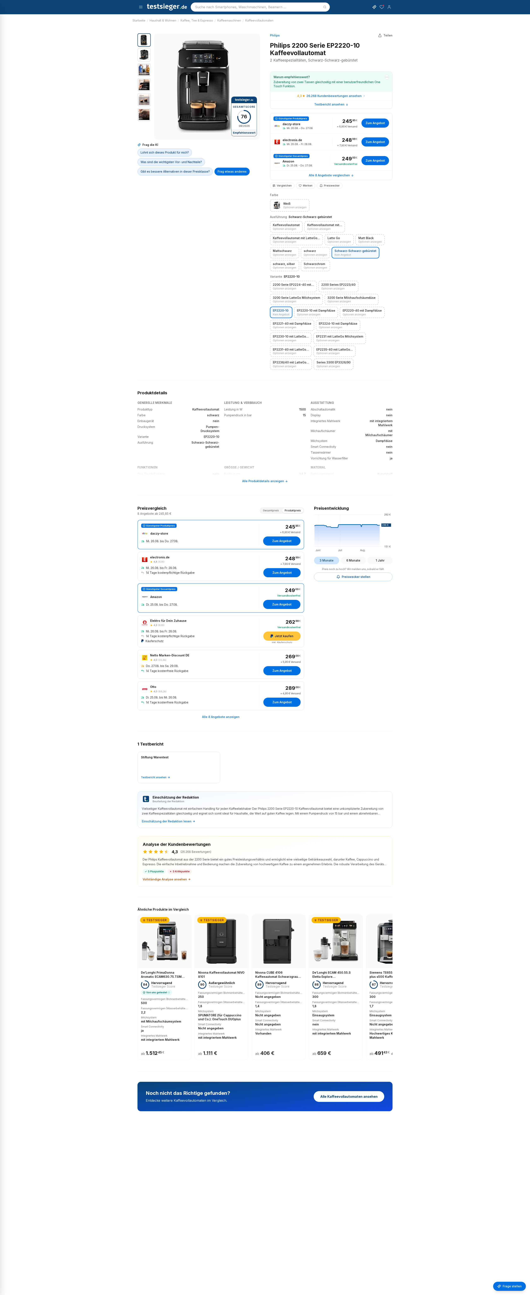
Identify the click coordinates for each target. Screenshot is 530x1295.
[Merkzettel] (381, 7)
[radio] (290, 205)
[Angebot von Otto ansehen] (220, 695)
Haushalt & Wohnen (163, 20)
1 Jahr (380, 560)
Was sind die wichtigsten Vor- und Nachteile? (171, 162)
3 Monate (327, 560)
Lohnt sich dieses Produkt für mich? (165, 152)
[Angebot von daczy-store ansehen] (331, 123)
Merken (307, 185)
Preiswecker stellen (356, 577)
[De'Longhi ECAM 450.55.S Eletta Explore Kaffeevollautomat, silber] (336, 987)
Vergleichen (284, 185)
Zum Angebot (375, 123)
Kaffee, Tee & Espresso (197, 20)
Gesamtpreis (271, 510)
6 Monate (353, 560)
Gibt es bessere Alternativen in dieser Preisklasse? (175, 171)
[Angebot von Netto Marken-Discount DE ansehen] (220, 664)
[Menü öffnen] (140, 7)
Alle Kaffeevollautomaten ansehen (349, 1096)
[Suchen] (324, 7)
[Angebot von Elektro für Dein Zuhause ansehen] (220, 631)
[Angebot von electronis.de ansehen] (331, 141)
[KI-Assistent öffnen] (374, 7)
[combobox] (260, 7)
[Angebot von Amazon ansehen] (331, 161)
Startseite (138, 20)
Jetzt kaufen (284, 636)
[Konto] (389, 7)
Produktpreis (293, 510)
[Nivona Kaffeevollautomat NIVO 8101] (221, 987)
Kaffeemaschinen (229, 20)
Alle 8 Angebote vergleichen (329, 175)
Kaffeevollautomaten (259, 20)
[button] (207, 86)
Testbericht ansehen (329, 104)
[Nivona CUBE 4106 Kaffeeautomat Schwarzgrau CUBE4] (278, 987)
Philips (275, 35)
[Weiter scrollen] (391, 984)
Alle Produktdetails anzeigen (263, 481)
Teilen (388, 35)
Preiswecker (332, 185)
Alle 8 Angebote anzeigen (221, 717)
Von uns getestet (156, 992)
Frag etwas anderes (232, 171)
